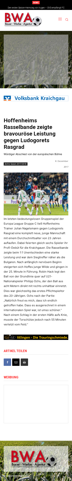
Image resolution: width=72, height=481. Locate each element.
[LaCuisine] (15, 65)
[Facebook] (7, 362)
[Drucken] (24, 362)
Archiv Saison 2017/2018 (15, 164)
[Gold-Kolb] (18, 416)
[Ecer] (15, 54)
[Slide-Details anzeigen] (36, 98)
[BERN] (55, 42)
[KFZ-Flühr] (35, 42)
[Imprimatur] (55, 54)
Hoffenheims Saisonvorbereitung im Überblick (36, 7)
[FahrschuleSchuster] (35, 54)
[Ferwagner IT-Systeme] (36, 406)
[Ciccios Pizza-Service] (55, 77)
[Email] (16, 362)
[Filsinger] (15, 42)
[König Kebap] (35, 77)
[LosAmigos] (15, 77)
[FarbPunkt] (35, 65)
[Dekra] (55, 65)
